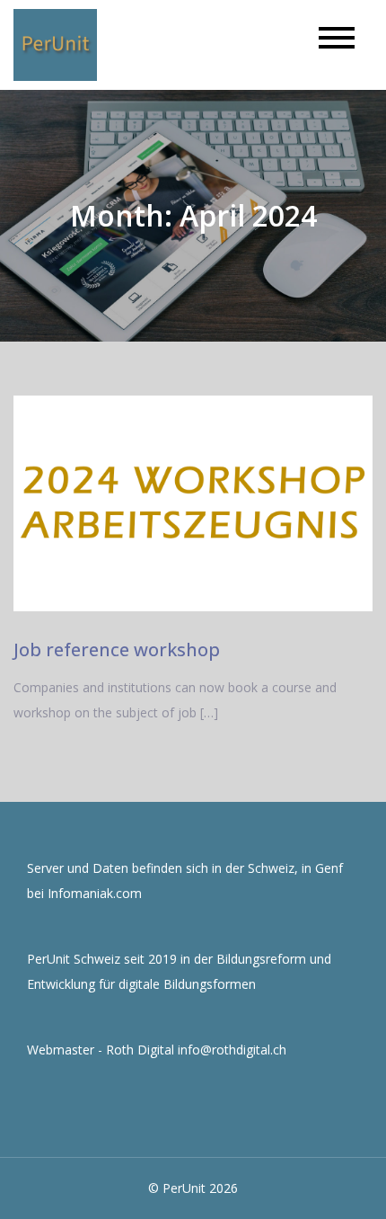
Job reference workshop (116, 649)
